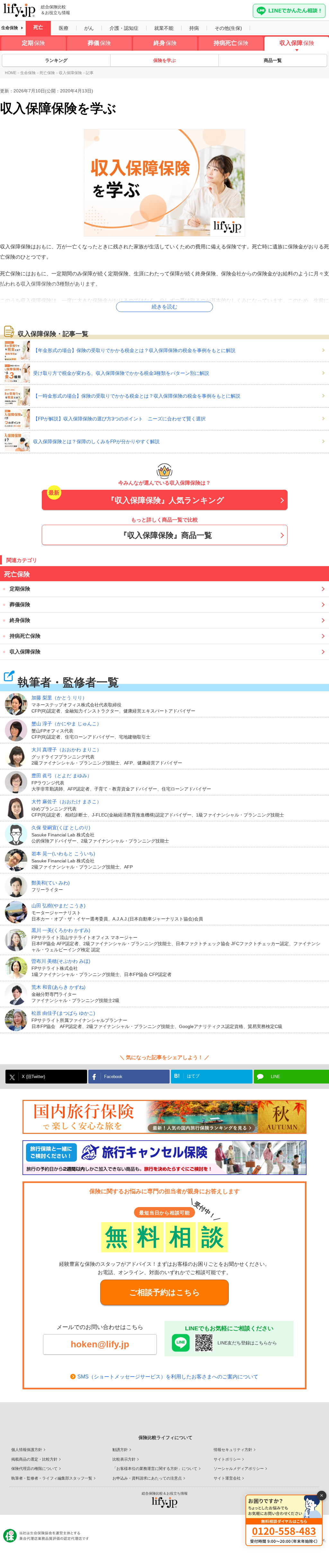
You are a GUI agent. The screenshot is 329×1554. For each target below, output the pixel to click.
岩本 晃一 (63, 853)
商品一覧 (273, 60)
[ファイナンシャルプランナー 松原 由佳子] (18, 1020)
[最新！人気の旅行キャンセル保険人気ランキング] (164, 1157)
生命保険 (9, 27)
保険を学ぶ (164, 60)
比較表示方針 (124, 1459)
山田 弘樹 (58, 905)
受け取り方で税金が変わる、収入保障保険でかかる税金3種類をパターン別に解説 (121, 373)
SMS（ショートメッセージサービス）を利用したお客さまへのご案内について (167, 1376)
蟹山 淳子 (66, 723)
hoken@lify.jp (100, 1344)
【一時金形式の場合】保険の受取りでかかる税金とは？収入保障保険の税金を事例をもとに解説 (136, 396)
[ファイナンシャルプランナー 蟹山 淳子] (18, 730)
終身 (165, 43)
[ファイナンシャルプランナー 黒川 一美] (18, 940)
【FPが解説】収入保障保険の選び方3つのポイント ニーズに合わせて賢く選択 (119, 418)
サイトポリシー (227, 1459)
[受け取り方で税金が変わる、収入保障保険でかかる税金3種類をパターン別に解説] (19, 373)
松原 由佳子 (63, 1013)
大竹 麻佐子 (66, 801)
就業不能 (163, 28)
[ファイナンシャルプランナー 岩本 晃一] (18, 860)
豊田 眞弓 (61, 775)
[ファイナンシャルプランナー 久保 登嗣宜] (18, 834)
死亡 (38, 27)
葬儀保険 (20, 604)
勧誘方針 (120, 1449)
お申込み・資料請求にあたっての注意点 (147, 1478)
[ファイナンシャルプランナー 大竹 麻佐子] (18, 808)
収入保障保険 (25, 651)
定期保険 (20, 588)
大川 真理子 (66, 749)
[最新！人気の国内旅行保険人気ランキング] (164, 1117)
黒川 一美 (60, 930)
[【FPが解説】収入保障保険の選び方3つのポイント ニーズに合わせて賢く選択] (19, 418)
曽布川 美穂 (60, 961)
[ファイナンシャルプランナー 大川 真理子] (18, 756)
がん (89, 28)
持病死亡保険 (25, 636)
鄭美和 (50, 882)
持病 (194, 28)
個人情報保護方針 (26, 1449)
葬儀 (99, 43)
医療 (63, 28)
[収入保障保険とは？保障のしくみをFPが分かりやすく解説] (19, 441)
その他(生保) (228, 28)
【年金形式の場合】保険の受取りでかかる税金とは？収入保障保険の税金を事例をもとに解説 (134, 350)
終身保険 (20, 620)
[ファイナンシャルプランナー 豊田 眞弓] (18, 782)
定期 (33, 43)
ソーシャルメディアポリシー (239, 1468)
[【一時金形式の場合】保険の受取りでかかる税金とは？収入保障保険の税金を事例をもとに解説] (19, 396)
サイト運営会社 (227, 1478)
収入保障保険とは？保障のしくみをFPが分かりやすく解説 (96, 441)
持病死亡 (231, 43)
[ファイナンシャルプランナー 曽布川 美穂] (18, 968)
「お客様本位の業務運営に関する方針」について (154, 1468)
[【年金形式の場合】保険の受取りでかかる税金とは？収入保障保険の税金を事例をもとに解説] (19, 350)
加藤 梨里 (59, 697)
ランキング (56, 60)
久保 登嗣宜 (60, 827)
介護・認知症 (124, 28)
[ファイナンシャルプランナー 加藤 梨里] (18, 704)
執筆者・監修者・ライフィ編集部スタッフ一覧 (51, 1478)
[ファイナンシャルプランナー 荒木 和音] (18, 994)
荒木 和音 (58, 987)
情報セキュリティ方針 (233, 1449)
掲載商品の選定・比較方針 (34, 1459)
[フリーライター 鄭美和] (18, 886)
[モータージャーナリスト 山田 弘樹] (18, 912)
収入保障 (297, 43)
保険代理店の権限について (34, 1468)
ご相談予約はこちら (164, 1292)
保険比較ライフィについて (165, 1437)
